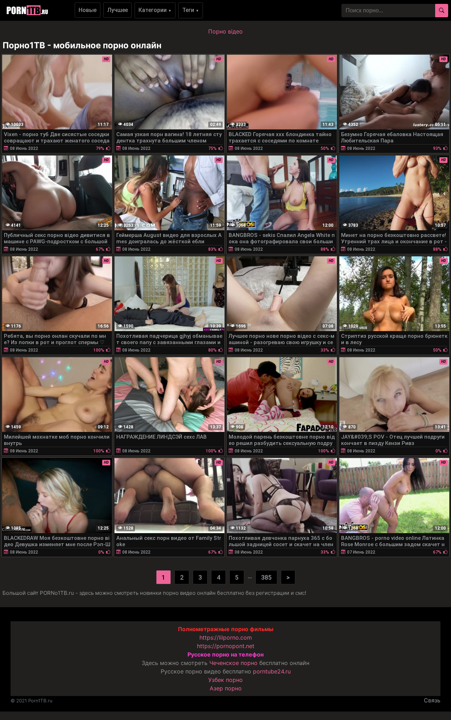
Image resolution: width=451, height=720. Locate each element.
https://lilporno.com (225, 637)
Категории (155, 10)
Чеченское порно (233, 662)
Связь (432, 700)
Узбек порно (225, 679)
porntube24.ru (272, 671)
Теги (190, 10)
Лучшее (117, 10)
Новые (88, 10)
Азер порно (226, 688)
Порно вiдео (225, 31)
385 (266, 577)
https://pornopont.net (225, 645)
